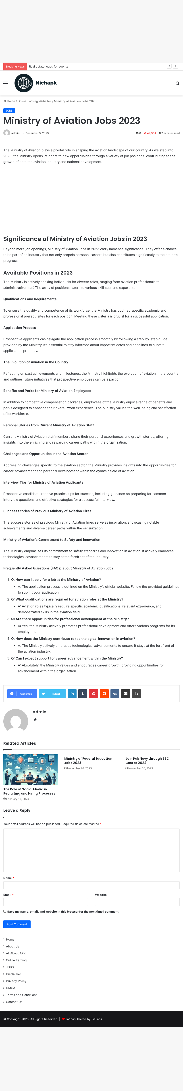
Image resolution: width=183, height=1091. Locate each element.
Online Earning (16, 960)
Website (101, 894)
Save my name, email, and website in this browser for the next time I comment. (63, 911)
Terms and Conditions (21, 995)
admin (15, 133)
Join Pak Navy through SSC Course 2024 (147, 760)
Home (10, 101)
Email (8, 894)
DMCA (10, 988)
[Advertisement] (91, 31)
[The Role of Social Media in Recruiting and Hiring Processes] (30, 769)
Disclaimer (13, 974)
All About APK (16, 953)
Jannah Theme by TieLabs (84, 1019)
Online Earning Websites (35, 101)
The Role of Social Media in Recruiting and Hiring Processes (29, 791)
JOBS (9, 110)
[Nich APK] (36, 83)
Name (8, 878)
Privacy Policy (16, 981)
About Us (12, 946)
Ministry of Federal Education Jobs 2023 (88, 760)
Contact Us (14, 1002)
